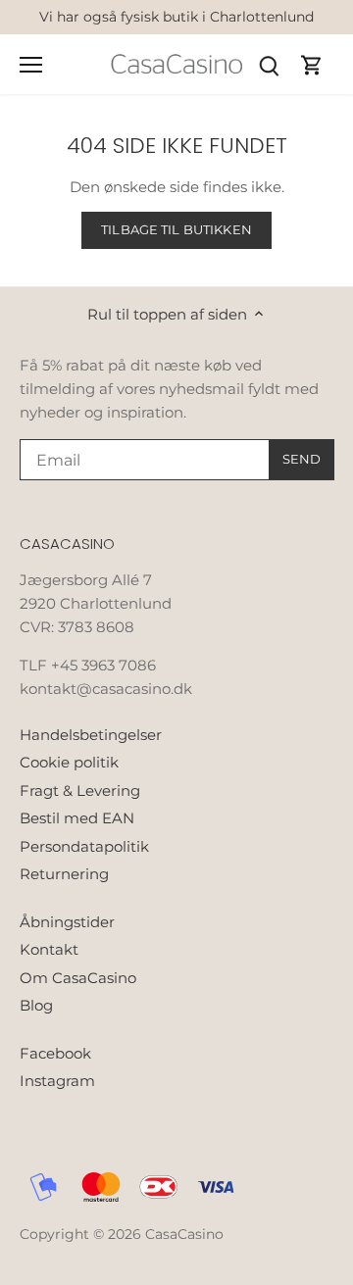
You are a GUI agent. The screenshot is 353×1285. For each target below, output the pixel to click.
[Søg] (268, 64)
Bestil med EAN (77, 818)
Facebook (55, 1053)
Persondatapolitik (84, 846)
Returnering (64, 874)
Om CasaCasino (78, 977)
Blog (36, 1005)
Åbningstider (67, 922)
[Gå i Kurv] (312, 64)
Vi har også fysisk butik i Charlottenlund (176, 16)
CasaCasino (184, 1234)
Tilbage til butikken (176, 229)
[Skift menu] (31, 65)
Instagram (57, 1080)
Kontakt (49, 949)
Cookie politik (69, 762)
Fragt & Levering (80, 790)
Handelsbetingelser (91, 734)
